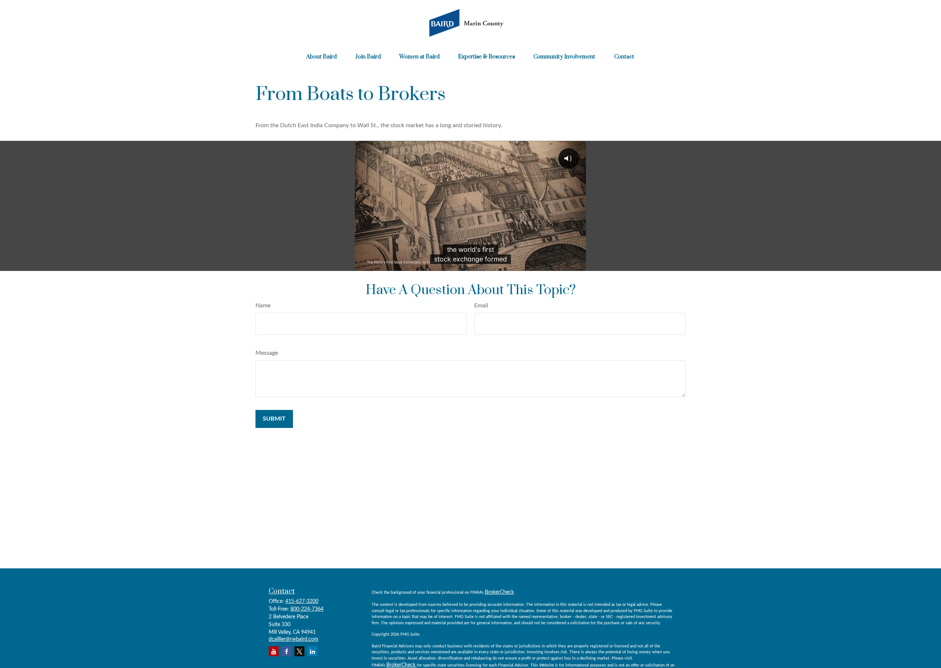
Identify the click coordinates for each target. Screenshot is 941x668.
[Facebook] (286, 651)
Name (263, 305)
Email (481, 305)
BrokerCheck (499, 592)
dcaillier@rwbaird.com (293, 639)
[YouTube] (274, 651)
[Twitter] (299, 651)
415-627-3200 (301, 601)
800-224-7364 (306, 609)
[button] (321, 57)
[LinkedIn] (312, 651)
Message (266, 353)
